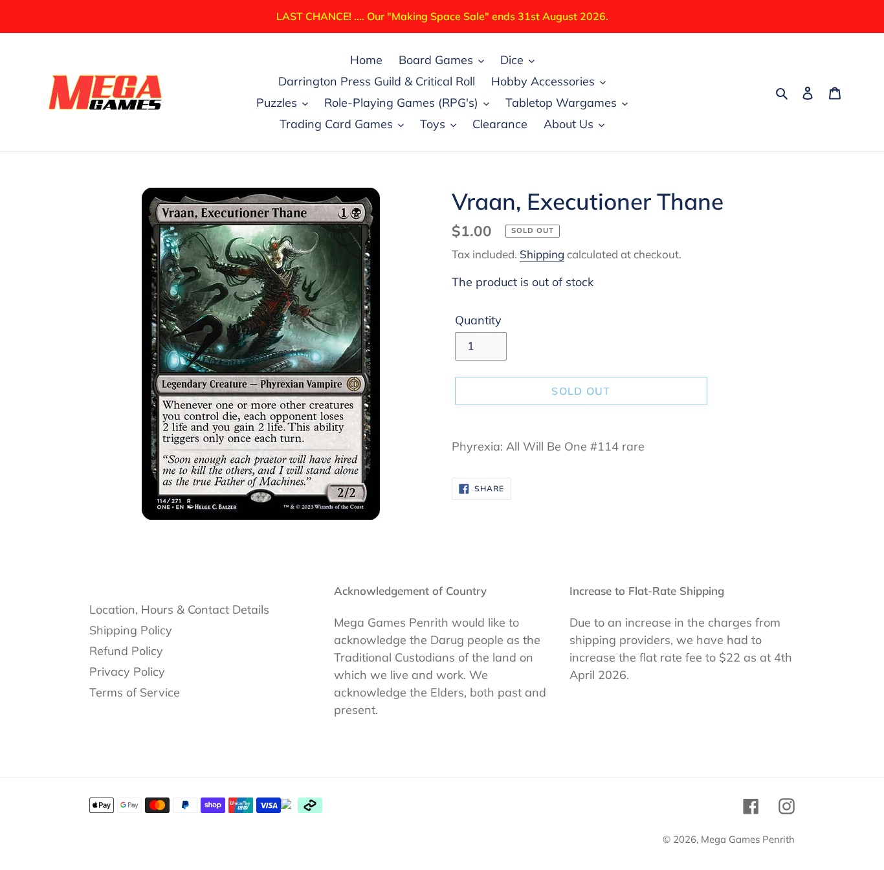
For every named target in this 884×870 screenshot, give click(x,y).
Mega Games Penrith (748, 839)
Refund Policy (126, 650)
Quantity (478, 320)
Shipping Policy (130, 630)
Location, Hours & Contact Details (179, 609)
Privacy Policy (127, 671)
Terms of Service (134, 692)
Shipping (542, 254)
